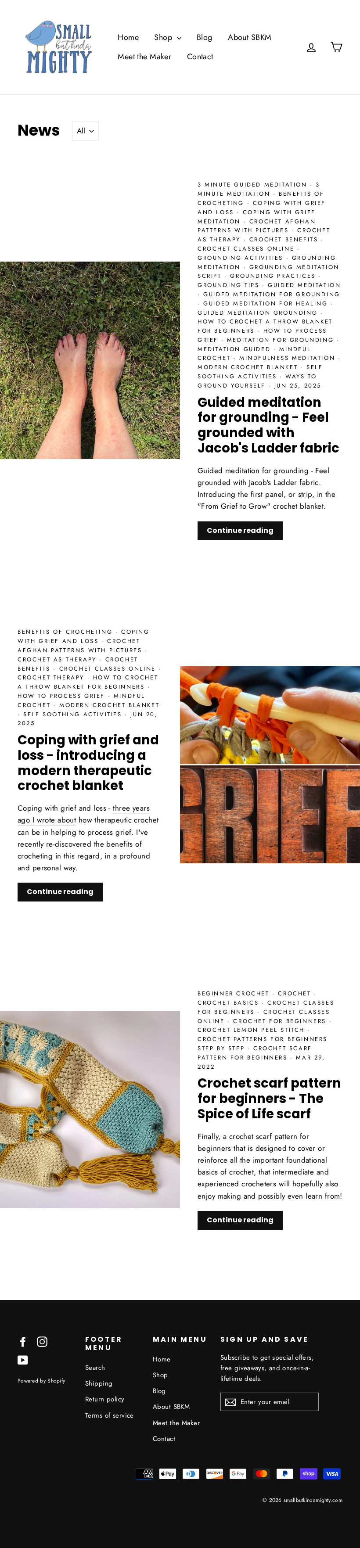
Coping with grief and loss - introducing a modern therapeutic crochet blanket (88, 762)
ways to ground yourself (257, 381)
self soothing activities (260, 372)
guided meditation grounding (259, 313)
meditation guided (236, 349)
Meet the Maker (144, 56)
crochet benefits (285, 239)
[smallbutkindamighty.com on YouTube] (23, 1359)
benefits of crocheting (66, 632)
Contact (200, 56)
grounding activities (242, 258)
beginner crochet (235, 993)
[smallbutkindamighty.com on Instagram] (42, 1341)
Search (95, 1367)
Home (128, 37)
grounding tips (230, 285)
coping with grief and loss (84, 636)
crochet (296, 993)
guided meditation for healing (267, 303)
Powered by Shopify (41, 1380)
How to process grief (63, 696)
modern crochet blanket (249, 367)
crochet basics (230, 1002)
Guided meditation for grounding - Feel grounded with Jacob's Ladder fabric (268, 425)
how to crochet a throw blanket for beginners (88, 682)
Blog (204, 37)
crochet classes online (247, 248)
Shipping (98, 1383)
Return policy (105, 1399)
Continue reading (240, 530)
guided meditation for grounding (271, 294)
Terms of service (109, 1415)
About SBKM (249, 37)
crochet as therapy (58, 659)
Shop (164, 37)
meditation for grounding (282, 340)
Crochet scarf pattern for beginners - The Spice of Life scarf (269, 1098)
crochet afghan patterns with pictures (257, 226)
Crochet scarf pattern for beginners (255, 1053)
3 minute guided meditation (254, 184)
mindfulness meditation (288, 358)
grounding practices (274, 276)
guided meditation (304, 285)
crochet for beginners (281, 1021)
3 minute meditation (259, 189)
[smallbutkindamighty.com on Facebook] (23, 1341)
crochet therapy (52, 677)
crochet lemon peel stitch (253, 1030)
